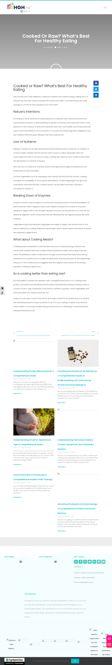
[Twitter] (90, 562)
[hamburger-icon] (105, 7)
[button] (96, 83)
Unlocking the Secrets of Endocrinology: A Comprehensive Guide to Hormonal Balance (78, 509)
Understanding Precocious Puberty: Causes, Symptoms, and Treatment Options (76, 444)
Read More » (17, 393)
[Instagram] (85, 562)
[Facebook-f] (80, 562)
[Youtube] (103, 562)
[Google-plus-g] (94, 562)
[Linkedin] (99, 562)
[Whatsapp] (76, 562)
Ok (75, 661)
